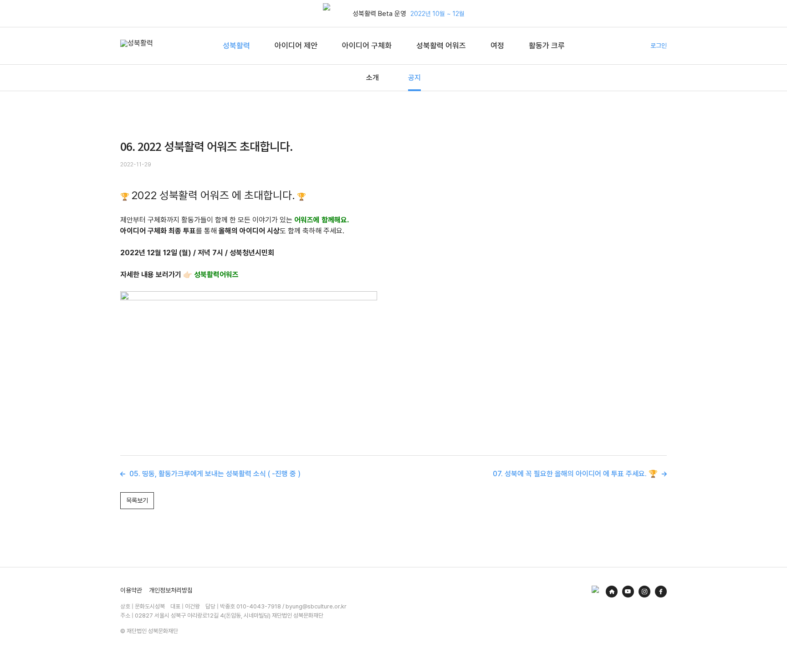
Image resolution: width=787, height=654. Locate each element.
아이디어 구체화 (367, 45)
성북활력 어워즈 (441, 45)
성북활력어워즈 (216, 274)
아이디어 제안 (296, 45)
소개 (372, 77)
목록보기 (137, 500)
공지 (414, 77)
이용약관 (131, 590)
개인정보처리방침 (171, 590)
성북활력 (236, 45)
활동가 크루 (547, 45)
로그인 (658, 45)
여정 (497, 45)
